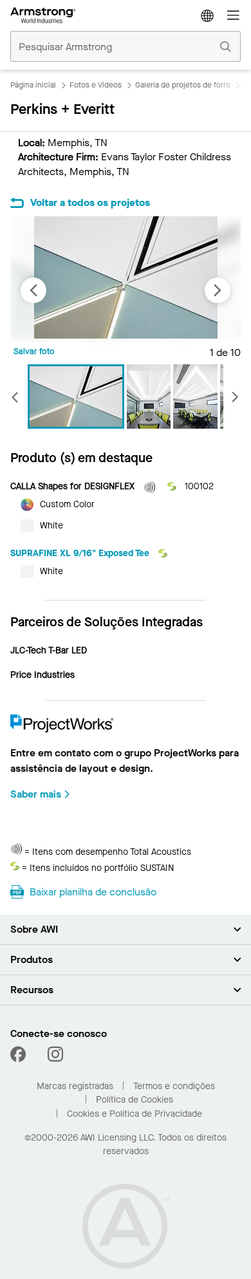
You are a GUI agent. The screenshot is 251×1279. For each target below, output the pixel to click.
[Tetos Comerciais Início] (42, 15)
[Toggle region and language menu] (207, 15)
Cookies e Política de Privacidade (134, 1114)
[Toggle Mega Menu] (233, 15)
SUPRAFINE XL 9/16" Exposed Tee (81, 553)
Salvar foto (34, 351)
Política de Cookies (134, 1100)
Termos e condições (174, 1086)
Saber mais (35, 794)
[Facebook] (19, 1054)
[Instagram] (55, 1054)
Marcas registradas (75, 1086)
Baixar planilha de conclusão (93, 892)
